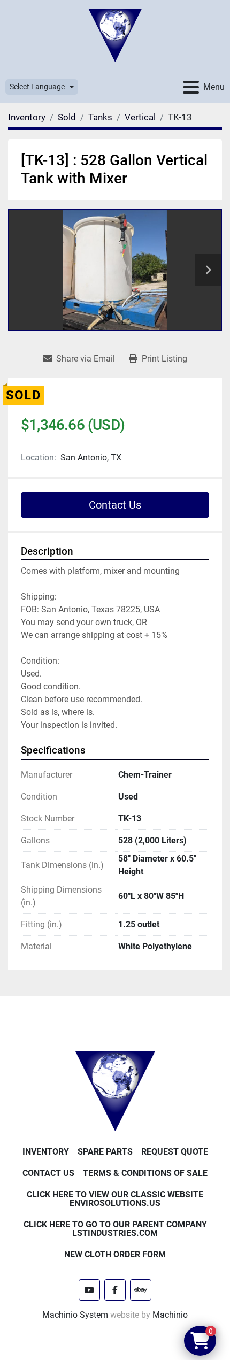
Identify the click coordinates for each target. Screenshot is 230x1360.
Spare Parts (105, 1152)
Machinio (170, 1315)
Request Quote (174, 1152)
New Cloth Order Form (115, 1254)
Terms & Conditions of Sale (145, 1173)
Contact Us (115, 504)
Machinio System (75, 1315)
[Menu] (191, 87)
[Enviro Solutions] (115, 1090)
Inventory (45, 1152)
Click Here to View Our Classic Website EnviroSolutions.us (115, 1198)
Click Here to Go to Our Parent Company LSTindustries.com (115, 1228)
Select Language (37, 86)
